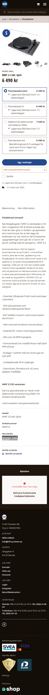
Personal (6, 575)
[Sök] (4, 12)
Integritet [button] (6, 588)
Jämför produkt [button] (13, 453)
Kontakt (6, 567)
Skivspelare (14, 19)
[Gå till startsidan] (4, 4)
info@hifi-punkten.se (12, 542)
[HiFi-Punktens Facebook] (4, 624)
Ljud (4, 19)
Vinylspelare (27, 19)
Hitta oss (6, 571)
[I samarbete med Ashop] (11, 689)
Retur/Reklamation (11, 592)
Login (4, 584)
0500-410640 (8, 538)
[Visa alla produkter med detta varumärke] (24, 438)
